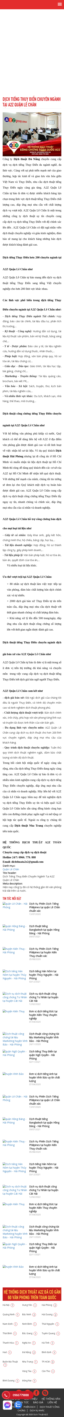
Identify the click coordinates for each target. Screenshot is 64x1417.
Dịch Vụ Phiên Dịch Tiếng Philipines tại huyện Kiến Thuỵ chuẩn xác (43, 952)
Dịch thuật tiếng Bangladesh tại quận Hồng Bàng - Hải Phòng (44, 929)
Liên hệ (52, 1402)
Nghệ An (28, 1342)
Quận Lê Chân (11, 869)
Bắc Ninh (28, 1314)
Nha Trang (29, 1361)
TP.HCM (47, 1361)
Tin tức (24, 1402)
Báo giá (38, 1402)
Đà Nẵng (28, 1352)
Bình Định (48, 1352)
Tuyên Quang (50, 1333)
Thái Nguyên (50, 1323)
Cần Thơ (48, 1371)
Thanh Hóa (10, 1342)
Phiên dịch (29, 1406)
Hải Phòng (49, 1305)
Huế (6, 1352)
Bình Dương (10, 1380)
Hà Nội (8, 1305)
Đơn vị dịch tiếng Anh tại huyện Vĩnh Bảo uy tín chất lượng (44, 1077)
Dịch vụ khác (37, 1410)
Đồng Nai (28, 1380)
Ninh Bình (29, 1323)
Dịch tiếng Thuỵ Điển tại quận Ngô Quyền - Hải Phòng (43, 1055)
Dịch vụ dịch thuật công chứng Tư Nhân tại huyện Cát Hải (43, 997)
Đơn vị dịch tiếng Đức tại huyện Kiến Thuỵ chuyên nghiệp (43, 1015)
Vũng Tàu (28, 1371)
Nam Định (9, 1323)
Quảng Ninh (10, 1314)
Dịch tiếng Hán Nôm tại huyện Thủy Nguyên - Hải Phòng (43, 974)
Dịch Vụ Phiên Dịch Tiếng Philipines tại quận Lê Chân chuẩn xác (44, 907)
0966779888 (21, 1395)
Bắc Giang (29, 1333)
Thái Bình (9, 1333)
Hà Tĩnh (47, 1342)
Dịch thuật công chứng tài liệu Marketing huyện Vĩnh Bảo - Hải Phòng (44, 1037)
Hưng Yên (29, 1305)
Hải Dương (49, 1314)
